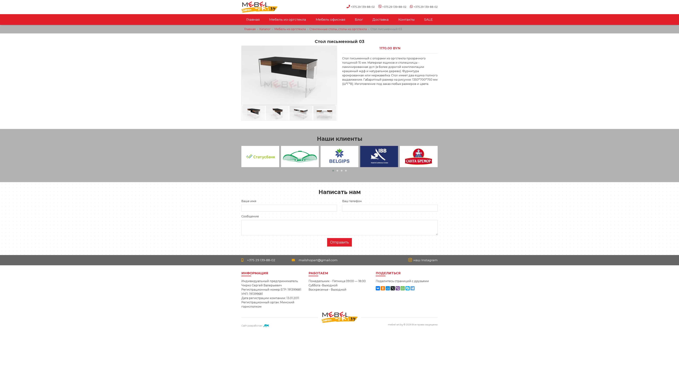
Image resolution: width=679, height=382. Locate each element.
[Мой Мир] (388, 288)
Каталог (265, 29)
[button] (333, 170)
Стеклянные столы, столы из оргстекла (338, 29)
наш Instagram (425, 260)
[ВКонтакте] (378, 288)
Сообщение (250, 216)
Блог (359, 19)
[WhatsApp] (403, 288)
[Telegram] (412, 288)
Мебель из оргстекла (287, 19)
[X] (393, 288)
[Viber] (398, 288)
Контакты (406, 19)
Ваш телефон (352, 201)
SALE (428, 19)
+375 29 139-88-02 (362, 6)
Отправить (339, 242)
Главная (253, 19)
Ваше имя (248, 201)
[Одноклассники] (383, 288)
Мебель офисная (330, 19)
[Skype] (407, 288)
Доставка (380, 19)
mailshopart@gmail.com (318, 260)
